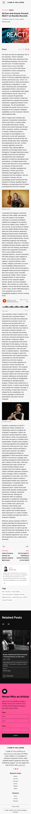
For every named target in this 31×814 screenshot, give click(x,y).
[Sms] (26, 49)
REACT (25, 597)
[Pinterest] (23, 49)
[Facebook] (19, 49)
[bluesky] (17, 769)
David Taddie (15, 73)
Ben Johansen (6, 73)
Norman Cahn (6, 21)
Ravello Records (17, 597)
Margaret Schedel (21, 75)
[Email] (28, 49)
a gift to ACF (21, 765)
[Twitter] (21, 49)
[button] (4, 2)
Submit (15, 735)
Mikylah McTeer (11, 66)
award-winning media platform (12, 753)
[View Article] (15, 654)
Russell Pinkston (7, 75)
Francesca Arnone (7, 68)
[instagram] (15, 769)
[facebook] (13, 769)
